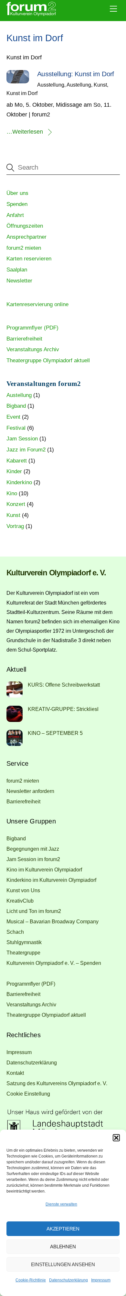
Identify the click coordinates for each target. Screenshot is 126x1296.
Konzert (15, 504)
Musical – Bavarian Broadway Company (52, 921)
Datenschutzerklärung (68, 1280)
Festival (16, 428)
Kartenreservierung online (37, 304)
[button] (116, 1137)
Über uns (17, 193)
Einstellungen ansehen (63, 1264)
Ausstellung (50, 85)
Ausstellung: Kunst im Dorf (75, 74)
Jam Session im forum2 (33, 859)
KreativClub (20, 901)
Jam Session (22, 439)
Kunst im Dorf (21, 93)
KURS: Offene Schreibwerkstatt (64, 685)
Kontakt (15, 1073)
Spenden (16, 204)
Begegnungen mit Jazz (32, 849)
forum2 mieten (23, 248)
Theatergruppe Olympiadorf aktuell (48, 360)
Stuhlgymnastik (24, 942)
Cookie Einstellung (28, 1094)
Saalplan (16, 270)
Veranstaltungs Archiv (32, 349)
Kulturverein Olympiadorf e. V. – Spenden (53, 963)
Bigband (16, 406)
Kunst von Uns (23, 890)
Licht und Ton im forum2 (33, 911)
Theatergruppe (23, 952)
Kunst (100, 85)
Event (13, 417)
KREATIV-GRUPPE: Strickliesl (63, 709)
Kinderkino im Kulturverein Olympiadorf (51, 880)
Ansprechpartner (26, 237)
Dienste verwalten (61, 1204)
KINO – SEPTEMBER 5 (55, 733)
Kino (11, 493)
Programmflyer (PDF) (32, 328)
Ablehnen (63, 1246)
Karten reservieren (28, 259)
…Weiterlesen (24, 131)
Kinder (14, 471)
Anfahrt (15, 215)
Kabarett (16, 461)
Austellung (79, 85)
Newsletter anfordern (30, 791)
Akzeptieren (63, 1228)
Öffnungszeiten (24, 226)
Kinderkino (19, 482)
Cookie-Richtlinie (31, 1280)
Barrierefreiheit (24, 339)
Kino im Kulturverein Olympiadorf (44, 869)
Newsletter (19, 281)
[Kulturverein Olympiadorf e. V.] (31, 14)
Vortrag (15, 526)
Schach (15, 932)
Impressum (100, 1280)
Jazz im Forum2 (26, 450)
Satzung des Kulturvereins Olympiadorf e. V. (56, 1083)
